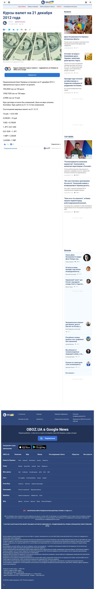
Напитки (27, 483)
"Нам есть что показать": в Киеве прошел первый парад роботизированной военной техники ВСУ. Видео (77, 200)
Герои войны (22, 6)
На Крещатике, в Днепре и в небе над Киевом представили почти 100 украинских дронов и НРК (78, 207)
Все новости (87, 454)
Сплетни (26, 501)
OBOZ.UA (11, 22)
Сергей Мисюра (70, 344)
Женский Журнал (46, 501)
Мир (27, 454)
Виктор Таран (69, 287)
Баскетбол (27, 466)
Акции (39, 478)
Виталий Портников (71, 274)
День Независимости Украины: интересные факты (76, 38)
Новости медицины (24, 495)
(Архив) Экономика (20, 22)
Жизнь (39, 454)
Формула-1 (45, 466)
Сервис (44, 478)
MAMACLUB (34, 495)
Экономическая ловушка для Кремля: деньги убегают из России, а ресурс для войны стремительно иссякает (74, 325)
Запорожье (32, 460)
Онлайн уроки (33, 472)
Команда (39, 414)
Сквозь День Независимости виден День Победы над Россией (73, 257)
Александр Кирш (70, 357)
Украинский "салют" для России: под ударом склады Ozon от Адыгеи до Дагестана (74, 282)
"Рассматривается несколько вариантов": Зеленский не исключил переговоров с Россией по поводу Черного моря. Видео (77, 164)
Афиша (20, 501)
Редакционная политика (10, 148)
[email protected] (24, 575)
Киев (19, 460)
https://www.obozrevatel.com (64, 536)
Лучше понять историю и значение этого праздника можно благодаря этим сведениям (76, 43)
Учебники (25, 472)
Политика (17, 454)
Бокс (38, 466)
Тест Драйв (21, 478)
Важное (67, 12)
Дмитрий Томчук (70, 367)
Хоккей (34, 466)
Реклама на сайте (23, 419)
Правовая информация (61, 414)
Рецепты (20, 483)
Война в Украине (33, 6)
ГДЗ (19, 472)
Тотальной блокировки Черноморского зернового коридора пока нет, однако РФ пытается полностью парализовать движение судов (76, 171)
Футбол (20, 466)
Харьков (25, 460)
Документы (39, 419)
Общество (75, 454)
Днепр (39, 460)
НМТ (48, 472)
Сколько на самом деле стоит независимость (74, 363)
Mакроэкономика (36, 489)
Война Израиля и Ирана (47, 6)
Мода (38, 501)
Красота (33, 501)
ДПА (40, 472)
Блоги (62, 454)
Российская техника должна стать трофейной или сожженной (74, 339)
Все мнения (69, 373)
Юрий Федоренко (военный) (73, 329)
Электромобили (31, 478)
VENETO (59, 6)
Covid (40, 495)
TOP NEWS (68, 137)
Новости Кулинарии (37, 483)
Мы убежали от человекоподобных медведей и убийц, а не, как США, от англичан (74, 352)
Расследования (54, 454)
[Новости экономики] (47, 149)
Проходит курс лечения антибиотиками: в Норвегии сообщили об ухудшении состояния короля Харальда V (73, 82)
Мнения (67, 250)
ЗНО (44, 472)
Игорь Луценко (69, 262)
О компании (21, 414)
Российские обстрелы (70, 6)
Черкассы (45, 460)
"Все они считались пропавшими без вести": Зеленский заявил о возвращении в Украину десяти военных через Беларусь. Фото (77, 183)
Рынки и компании (23, 489)
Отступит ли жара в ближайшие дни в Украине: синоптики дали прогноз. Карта (72, 57)
